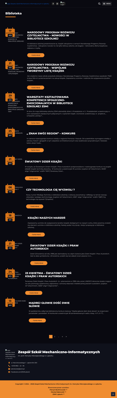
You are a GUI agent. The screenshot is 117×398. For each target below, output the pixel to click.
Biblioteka (13, 13)
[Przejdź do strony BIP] (62, 3)
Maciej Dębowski (58, 392)
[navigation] (58, 336)
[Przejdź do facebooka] (53, 3)
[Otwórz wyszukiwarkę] (99, 4)
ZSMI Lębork (58, 394)
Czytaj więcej (36, 55)
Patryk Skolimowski (58, 390)
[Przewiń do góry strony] (113, 394)
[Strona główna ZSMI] (27, 4)
